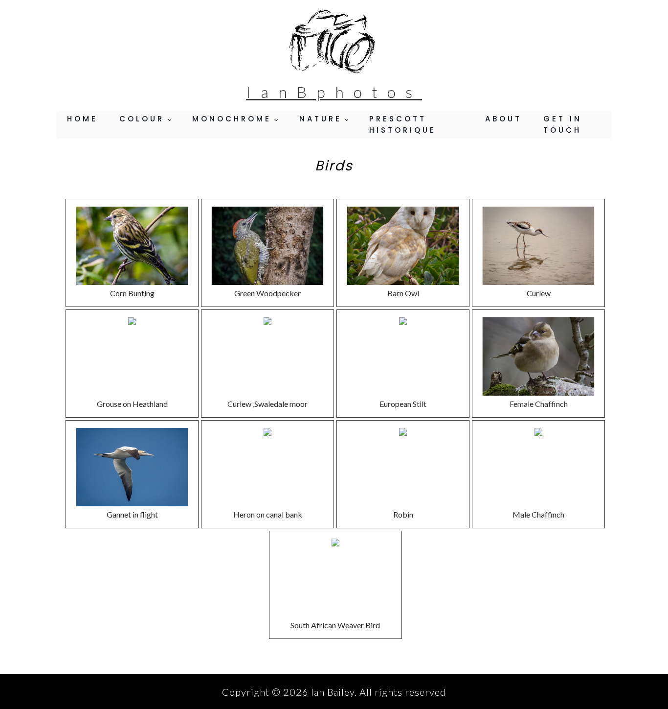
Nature (320, 119)
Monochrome (231, 119)
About (503, 119)
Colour (141, 119)
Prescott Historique (402, 124)
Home (82, 119)
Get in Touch (562, 124)
